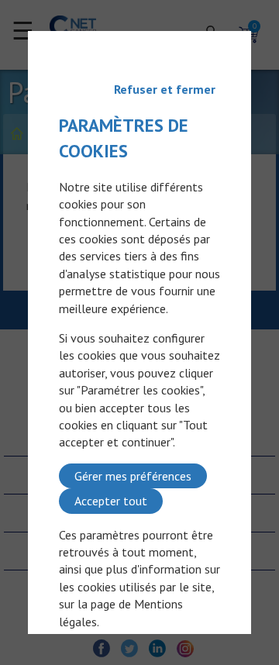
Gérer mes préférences (132, 476)
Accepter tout (110, 500)
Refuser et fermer (164, 89)
